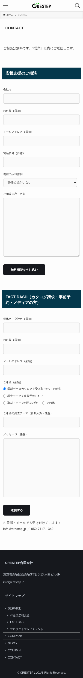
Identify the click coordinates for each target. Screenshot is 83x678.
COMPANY (15, 636)
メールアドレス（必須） (18, 132)
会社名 (7, 89)
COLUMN (14, 650)
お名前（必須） (13, 110)
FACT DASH (18, 622)
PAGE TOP (76, 653)
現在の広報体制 (13, 174)
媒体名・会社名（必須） (18, 318)
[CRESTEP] (42, 5)
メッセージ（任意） (15, 434)
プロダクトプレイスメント (26, 629)
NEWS (12, 643)
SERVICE (14, 608)
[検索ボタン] (77, 5)
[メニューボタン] (5, 5)
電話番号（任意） (14, 153)
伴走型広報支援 (20, 615)
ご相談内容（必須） (15, 194)
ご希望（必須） (33, 392)
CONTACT (15, 657)
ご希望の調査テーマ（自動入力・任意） (28, 413)
